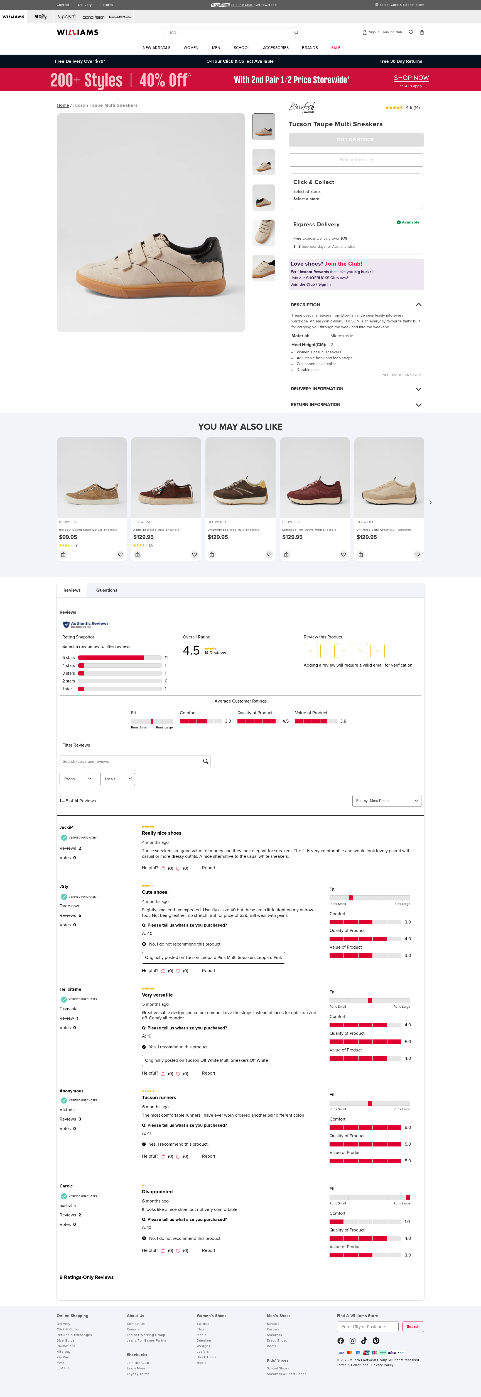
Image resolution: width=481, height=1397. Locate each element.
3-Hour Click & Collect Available (240, 61)
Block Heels (207, 1357)
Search (413, 1327)
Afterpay (64, 1352)
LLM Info (64, 1368)
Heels (202, 1335)
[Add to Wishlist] (120, 554)
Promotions (66, 1346)
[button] (430, 502)
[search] (296, 32)
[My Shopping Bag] (422, 32)
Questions (106, 590)
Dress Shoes (277, 1340)
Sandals (203, 1324)
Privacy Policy (382, 1365)
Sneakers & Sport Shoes (287, 1374)
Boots (202, 1363)
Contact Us (136, 1324)
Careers (133, 1329)
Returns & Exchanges (74, 1335)
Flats (201, 1329)
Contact (63, 5)
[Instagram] (353, 1342)
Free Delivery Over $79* (80, 61)
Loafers (203, 1352)
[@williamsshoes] (364, 1342)
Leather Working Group (146, 1335)
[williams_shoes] (376, 1342)
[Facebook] (340, 1342)
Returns (106, 5)
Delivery (85, 5)
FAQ (60, 1363)
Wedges (203, 1346)
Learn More (136, 1368)
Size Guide (66, 1340)
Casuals (273, 1329)
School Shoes (278, 1368)
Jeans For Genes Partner (147, 1340)
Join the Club (138, 1363)
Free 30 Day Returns (400, 61)
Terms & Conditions (353, 1365)
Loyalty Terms (138, 1374)
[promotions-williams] (240, 90)
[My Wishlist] (411, 32)
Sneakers (204, 1340)
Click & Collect (69, 1329)
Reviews (72, 590)
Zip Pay (63, 1357)
